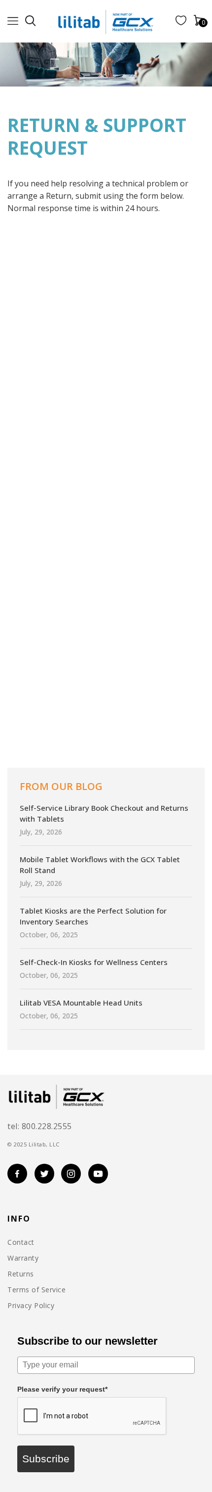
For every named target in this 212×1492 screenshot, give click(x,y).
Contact (21, 1242)
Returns (20, 1274)
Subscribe (46, 1458)
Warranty (22, 1258)
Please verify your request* (62, 1389)
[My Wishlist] (181, 22)
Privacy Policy (30, 1306)
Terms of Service (36, 1290)
